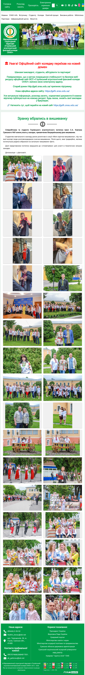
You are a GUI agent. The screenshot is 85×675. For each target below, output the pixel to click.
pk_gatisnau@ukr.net (16, 658)
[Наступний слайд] (82, 36)
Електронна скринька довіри (45, 5)
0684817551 (23, 655)
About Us (33, 19)
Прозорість (33, 5)
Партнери (5, 19)
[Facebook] (69, 5)
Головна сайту (7, 5)
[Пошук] (57, 5)
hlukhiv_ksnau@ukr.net (17, 635)
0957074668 (12, 655)
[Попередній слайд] (21, 36)
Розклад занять (20, 5)
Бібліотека (79, 15)
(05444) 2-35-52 (14, 631)
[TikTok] (72, 5)
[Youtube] (62, 5)
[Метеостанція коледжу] (75, 5)
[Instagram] (65, 5)
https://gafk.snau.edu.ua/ (57, 91)
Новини (4, 15)
